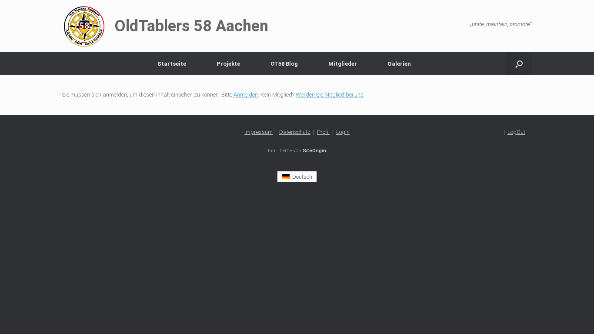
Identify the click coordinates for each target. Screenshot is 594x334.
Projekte (228, 63)
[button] (519, 63)
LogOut (516, 132)
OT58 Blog (284, 63)
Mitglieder (342, 63)
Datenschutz (294, 132)
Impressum (258, 132)
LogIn (343, 132)
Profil (323, 132)
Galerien (399, 63)
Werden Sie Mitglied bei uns (330, 94)
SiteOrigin (314, 150)
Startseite (171, 63)
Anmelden (246, 94)
